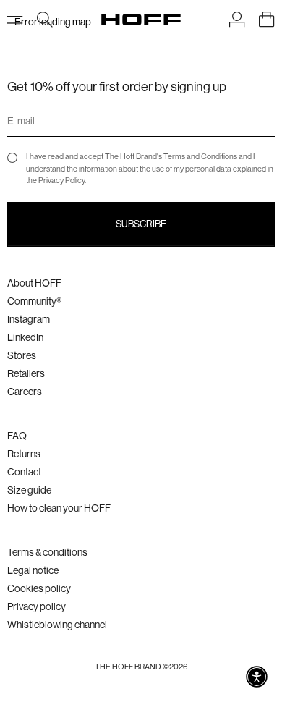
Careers (24, 391)
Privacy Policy (61, 180)
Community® (34, 301)
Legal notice (33, 570)
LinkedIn (25, 337)
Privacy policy (36, 606)
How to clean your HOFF (59, 508)
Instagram (28, 319)
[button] (257, 677)
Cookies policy (39, 588)
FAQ (17, 435)
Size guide (29, 490)
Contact (24, 472)
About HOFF (34, 283)
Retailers (26, 373)
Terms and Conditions (200, 156)
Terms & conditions (47, 552)
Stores (21, 355)
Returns (23, 454)
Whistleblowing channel (57, 624)
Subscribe (141, 224)
